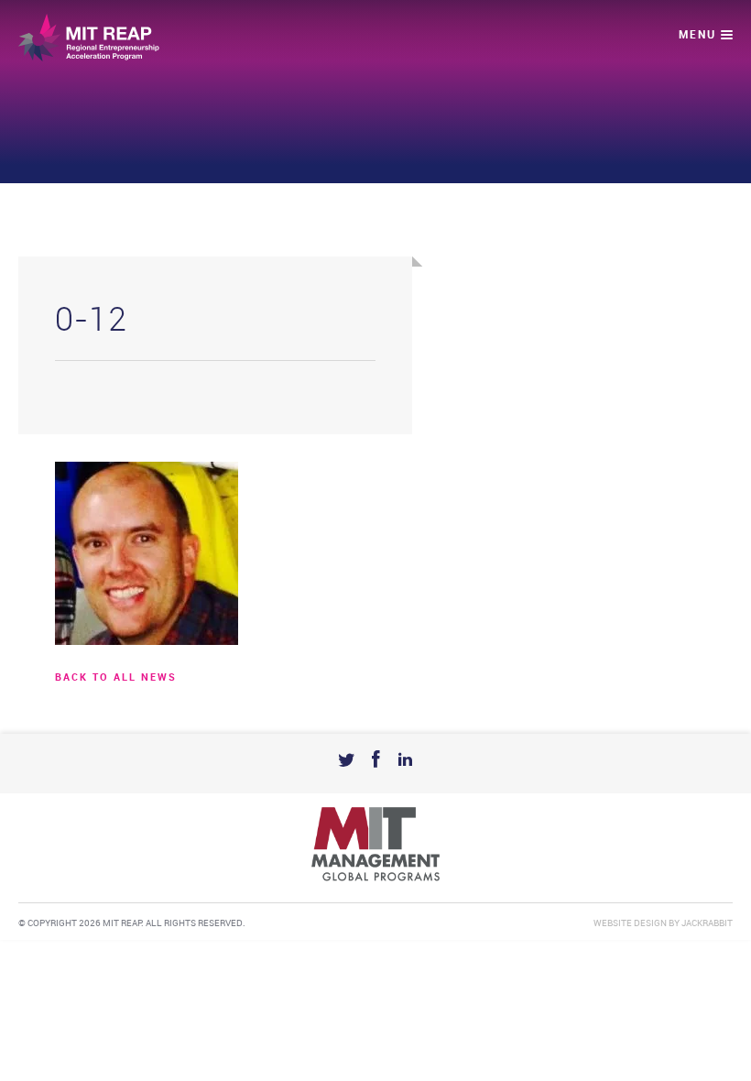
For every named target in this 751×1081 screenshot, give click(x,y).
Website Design (630, 923)
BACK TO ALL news (116, 677)
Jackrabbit (707, 923)
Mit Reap (88, 37)
